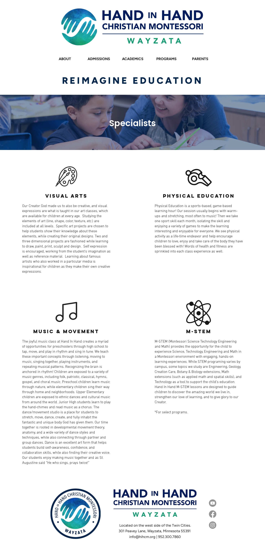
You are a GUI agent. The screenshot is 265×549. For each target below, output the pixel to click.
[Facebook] (212, 514)
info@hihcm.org (142, 537)
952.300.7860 (169, 537)
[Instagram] (212, 525)
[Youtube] (212, 503)
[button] (99, 59)
